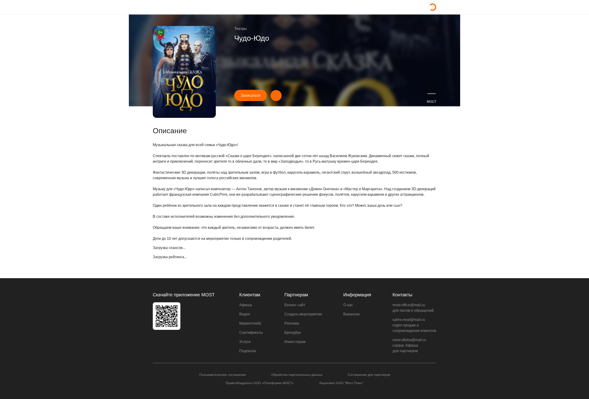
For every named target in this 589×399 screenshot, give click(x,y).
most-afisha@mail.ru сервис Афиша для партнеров (409, 345)
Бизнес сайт (294, 305)
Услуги (245, 342)
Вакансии (351, 314)
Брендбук (292, 332)
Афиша (245, 305)
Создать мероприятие (303, 314)
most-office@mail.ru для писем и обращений (413, 307)
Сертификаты (251, 332)
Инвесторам (295, 342)
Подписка (247, 351)
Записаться (250, 95)
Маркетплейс (250, 323)
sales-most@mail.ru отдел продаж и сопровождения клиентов (414, 325)
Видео (244, 314)
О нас (348, 305)
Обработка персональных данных (297, 374)
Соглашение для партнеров (369, 374)
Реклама (291, 323)
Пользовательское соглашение (222, 374)
